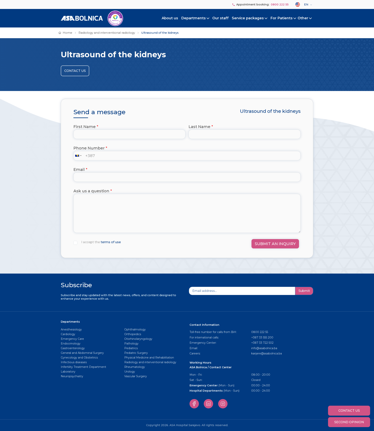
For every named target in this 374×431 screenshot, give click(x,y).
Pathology (131, 343)
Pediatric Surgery (136, 353)
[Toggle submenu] (208, 18)
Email (79, 169)
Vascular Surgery (135, 376)
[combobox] (79, 155)
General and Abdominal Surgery (82, 353)
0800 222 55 (279, 4)
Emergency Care (72, 339)
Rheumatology (134, 367)
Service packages (248, 18)
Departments (193, 18)
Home (67, 32)
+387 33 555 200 (262, 337)
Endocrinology (70, 343)
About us (170, 18)
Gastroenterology (73, 348)
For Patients (281, 18)
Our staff (220, 18)
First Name (84, 126)
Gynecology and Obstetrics (79, 357)
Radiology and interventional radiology (107, 32)
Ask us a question (91, 191)
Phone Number (89, 148)
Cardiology (68, 334)
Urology (129, 371)
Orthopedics (132, 334)
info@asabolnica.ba (264, 348)
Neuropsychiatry (72, 376)
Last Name (199, 126)
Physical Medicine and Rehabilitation (149, 357)
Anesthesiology (71, 329)
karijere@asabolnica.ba (266, 353)
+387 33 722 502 (262, 342)
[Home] (92, 18)
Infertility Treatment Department (83, 367)
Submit (304, 291)
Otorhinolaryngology (138, 339)
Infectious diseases (74, 362)
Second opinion (349, 422)
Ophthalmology (135, 329)
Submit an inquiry (275, 243)
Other (303, 18)
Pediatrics (131, 348)
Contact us (75, 71)
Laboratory (68, 371)
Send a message (99, 112)
